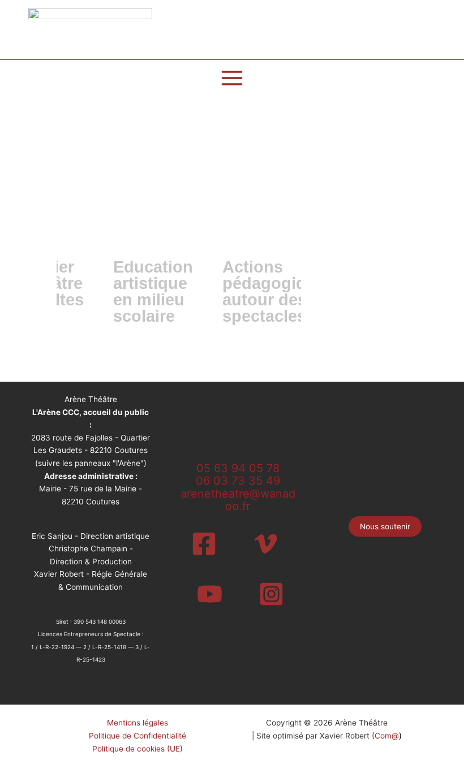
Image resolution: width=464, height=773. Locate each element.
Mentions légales (137, 722)
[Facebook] (204, 544)
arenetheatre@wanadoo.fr (238, 500)
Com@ (387, 735)
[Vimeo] (265, 544)
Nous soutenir (385, 526)
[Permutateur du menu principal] (232, 78)
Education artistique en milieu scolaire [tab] (153, 291)
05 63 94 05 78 (238, 468)
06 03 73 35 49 (238, 480)
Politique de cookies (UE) (137, 748)
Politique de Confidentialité (137, 735)
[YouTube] (209, 594)
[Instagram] (271, 594)
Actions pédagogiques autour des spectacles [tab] (278, 291)
